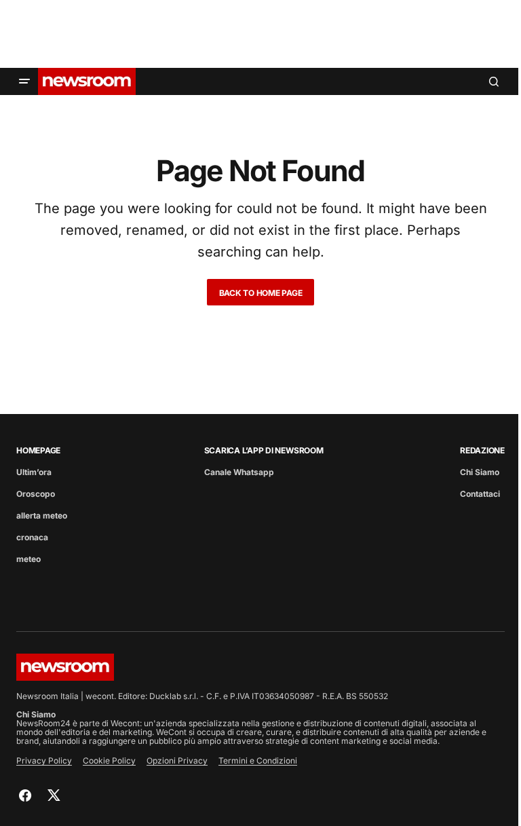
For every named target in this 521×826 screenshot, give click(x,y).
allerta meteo (41, 515)
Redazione (482, 450)
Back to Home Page (261, 293)
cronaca (32, 537)
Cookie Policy (109, 760)
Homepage (38, 450)
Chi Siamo (479, 472)
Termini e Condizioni (257, 760)
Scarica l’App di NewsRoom (264, 450)
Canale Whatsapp (239, 472)
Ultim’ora (34, 472)
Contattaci (480, 494)
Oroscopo (35, 494)
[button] (24, 81)
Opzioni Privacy (177, 760)
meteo (28, 559)
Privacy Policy (44, 760)
